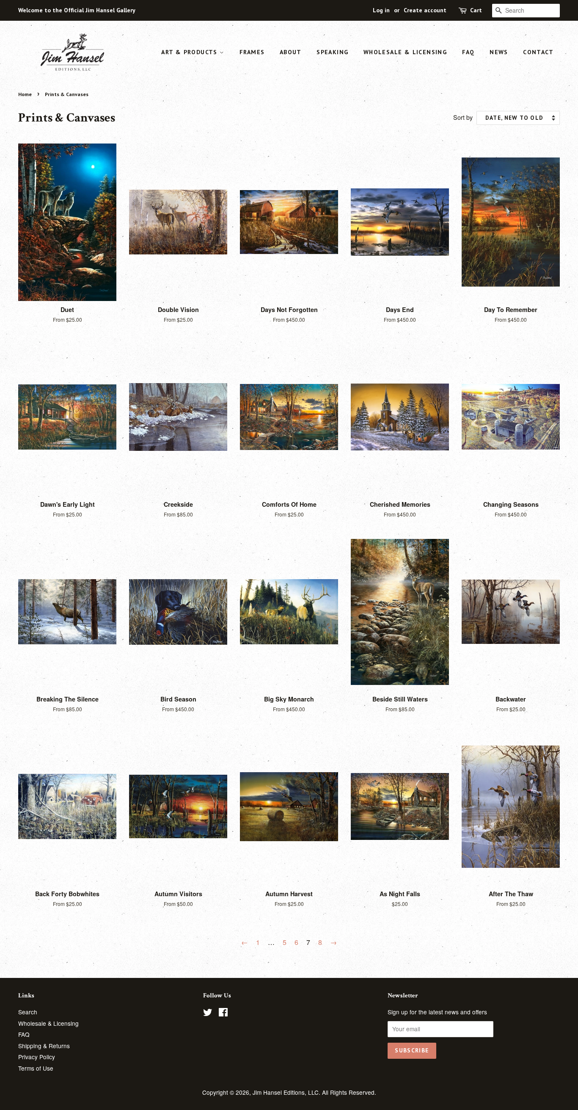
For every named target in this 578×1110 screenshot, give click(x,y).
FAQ (468, 52)
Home (25, 94)
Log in (381, 10)
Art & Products (190, 52)
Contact (538, 52)
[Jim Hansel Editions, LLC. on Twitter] (207, 1013)
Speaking (332, 52)
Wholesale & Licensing (405, 52)
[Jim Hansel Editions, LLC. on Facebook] (223, 1013)
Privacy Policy (36, 1056)
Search (27, 1012)
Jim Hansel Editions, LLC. (287, 1092)
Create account (425, 10)
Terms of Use (35, 1068)
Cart (476, 10)
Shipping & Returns (44, 1045)
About (291, 52)
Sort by (463, 117)
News (499, 52)
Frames (251, 52)
